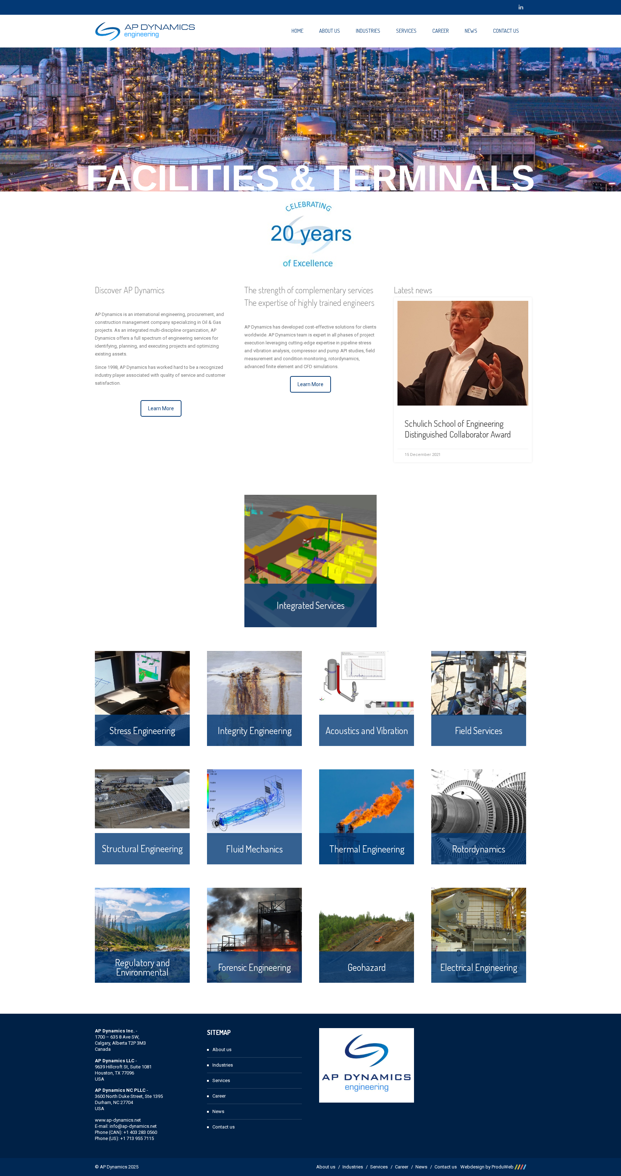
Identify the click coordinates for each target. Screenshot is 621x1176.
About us (329, 30)
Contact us (506, 30)
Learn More (161, 408)
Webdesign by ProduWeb (487, 1167)
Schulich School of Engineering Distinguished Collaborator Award (458, 429)
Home (297, 30)
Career (440, 30)
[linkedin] (520, 7)
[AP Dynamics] (145, 31)
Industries (368, 30)
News (471, 30)
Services (406, 30)
